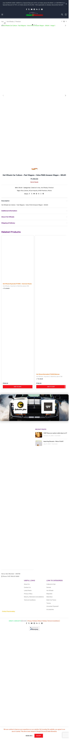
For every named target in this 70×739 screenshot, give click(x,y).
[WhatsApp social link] (39, 9)
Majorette (49, 593)
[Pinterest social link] (34, 9)
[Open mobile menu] (2, 14)
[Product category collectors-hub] (20, 408)
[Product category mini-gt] (48, 408)
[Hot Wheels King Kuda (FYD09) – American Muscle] (17, 303)
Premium (18, 21)
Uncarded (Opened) (52, 606)
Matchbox (49, 597)
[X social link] (29, 9)
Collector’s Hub (51, 584)
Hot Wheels (10, 21)
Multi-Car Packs (51, 600)
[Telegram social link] (42, 9)
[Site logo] (34, 14)
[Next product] (66, 21)
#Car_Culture (24, 190)
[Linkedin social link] (37, 9)
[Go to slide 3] (36, 24)
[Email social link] (31, 9)
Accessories (50, 609)
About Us (27, 584)
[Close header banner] (66, 4)
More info (29, 735)
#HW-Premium (42, 190)
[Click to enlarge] (5, 23)
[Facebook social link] (26, 9)
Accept (38, 735)
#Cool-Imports (33, 190)
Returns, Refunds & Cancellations (34, 597)
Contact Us (27, 587)
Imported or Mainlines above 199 (19, 376)
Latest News (27, 590)
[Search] (62, 14)
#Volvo (50, 190)
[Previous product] (62, 21)
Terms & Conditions (29, 600)
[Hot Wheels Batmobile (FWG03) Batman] (51, 303)
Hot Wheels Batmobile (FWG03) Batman (48, 374)
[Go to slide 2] (34, 24)
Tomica (48, 603)
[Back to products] (64, 21)
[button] (3, 25)
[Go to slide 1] (32, 24)
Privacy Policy (28, 593)
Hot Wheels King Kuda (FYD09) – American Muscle (17, 374)
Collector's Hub (35, 187)
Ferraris (48, 587)
